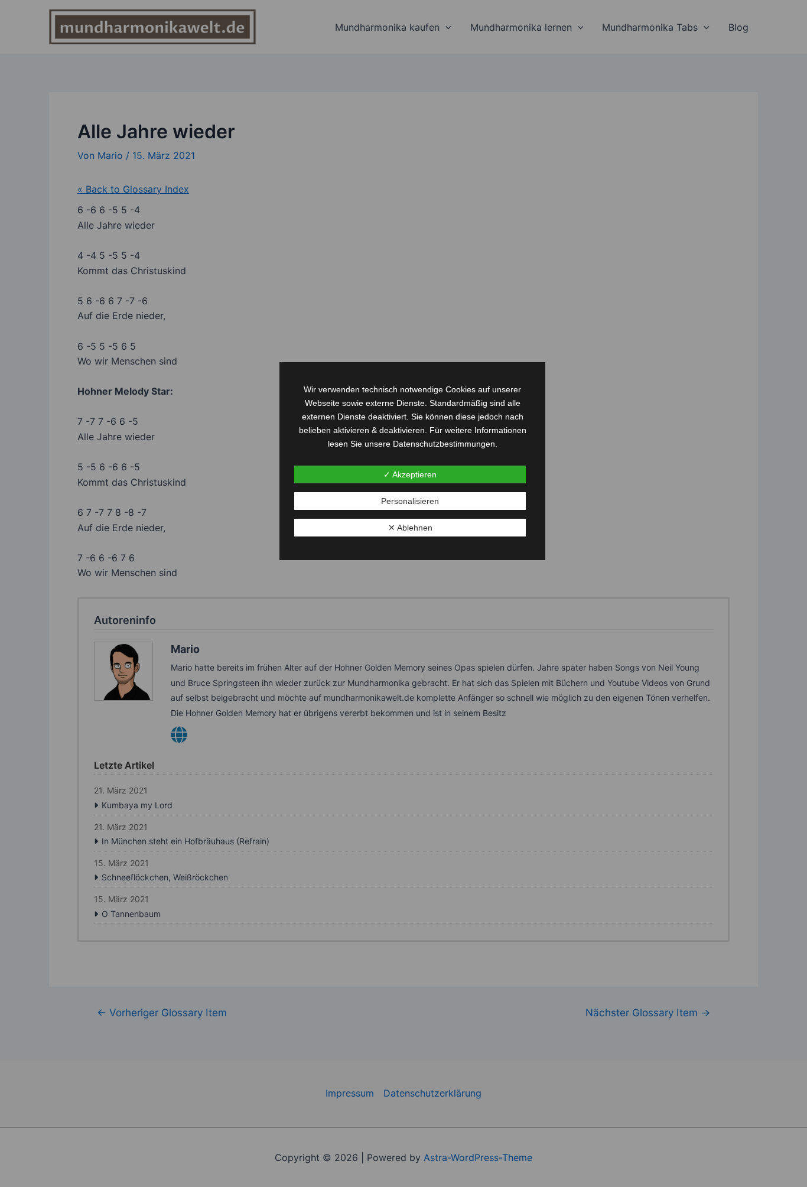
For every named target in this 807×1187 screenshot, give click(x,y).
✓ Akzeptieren (410, 474)
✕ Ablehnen (410, 527)
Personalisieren (410, 501)
